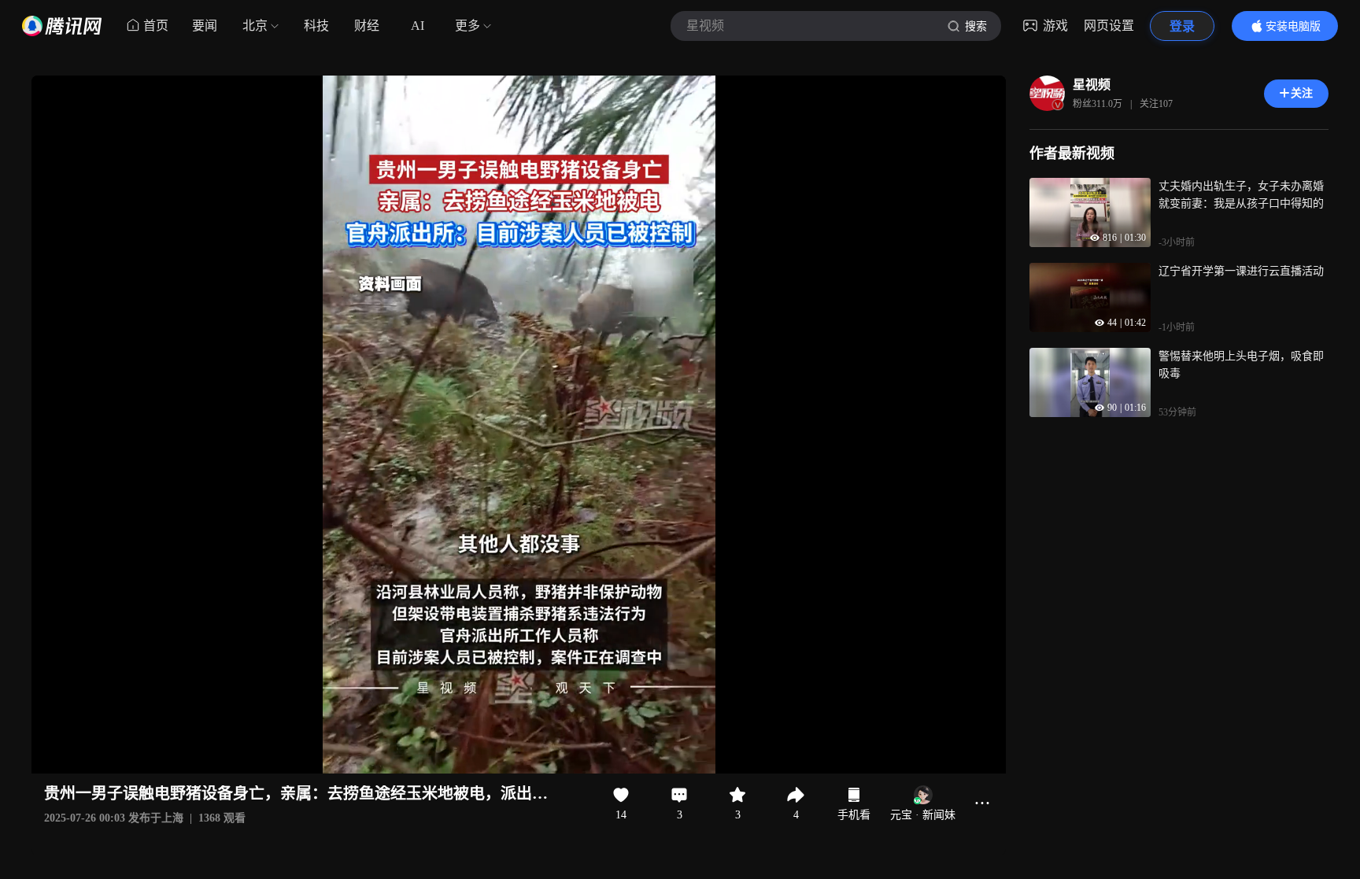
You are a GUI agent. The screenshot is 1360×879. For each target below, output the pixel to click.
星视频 (1092, 84)
